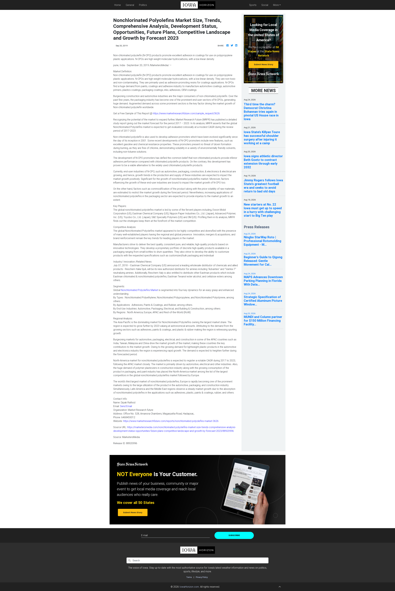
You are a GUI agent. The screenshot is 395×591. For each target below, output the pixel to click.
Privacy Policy (202, 577)
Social (264, 4)
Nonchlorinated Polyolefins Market (140, 290)
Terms (189, 577)
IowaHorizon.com (189, 586)
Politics (143, 4)
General (130, 4)
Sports (252, 4)
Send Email (126, 406)
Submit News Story (263, 64)
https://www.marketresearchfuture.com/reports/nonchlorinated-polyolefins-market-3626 (170, 421)
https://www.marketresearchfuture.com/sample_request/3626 (186, 113)
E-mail (144, 535)
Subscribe (234, 535)
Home (118, 4)
